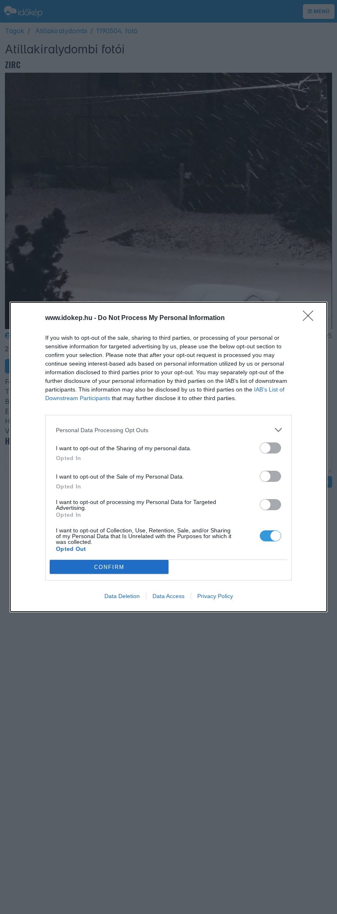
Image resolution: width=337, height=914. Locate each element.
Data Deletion (122, 596)
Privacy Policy (215, 596)
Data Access (168, 596)
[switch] (270, 448)
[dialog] (168, 457)
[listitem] (168, 430)
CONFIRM (109, 567)
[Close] (311, 318)
